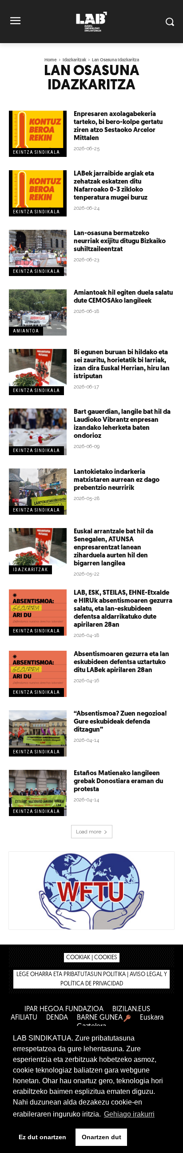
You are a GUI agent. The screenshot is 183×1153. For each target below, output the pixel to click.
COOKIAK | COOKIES (91, 958)
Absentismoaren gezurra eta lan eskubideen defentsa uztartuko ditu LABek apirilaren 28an (121, 662)
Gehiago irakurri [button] (129, 1114)
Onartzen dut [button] (101, 1137)
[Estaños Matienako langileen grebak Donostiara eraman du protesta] (38, 793)
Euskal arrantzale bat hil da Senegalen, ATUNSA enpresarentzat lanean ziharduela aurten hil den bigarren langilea (113, 547)
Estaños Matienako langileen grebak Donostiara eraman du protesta (118, 781)
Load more (88, 832)
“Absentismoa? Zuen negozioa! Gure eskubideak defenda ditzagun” (120, 722)
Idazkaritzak (74, 60)
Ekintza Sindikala (36, 152)
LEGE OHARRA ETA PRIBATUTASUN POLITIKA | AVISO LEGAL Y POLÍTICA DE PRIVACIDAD (91, 979)
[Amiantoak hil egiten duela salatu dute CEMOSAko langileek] (38, 312)
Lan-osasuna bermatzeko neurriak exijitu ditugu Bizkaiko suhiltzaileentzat (120, 241)
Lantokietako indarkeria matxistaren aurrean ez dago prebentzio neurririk (116, 480)
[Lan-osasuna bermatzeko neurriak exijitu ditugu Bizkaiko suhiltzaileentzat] (38, 253)
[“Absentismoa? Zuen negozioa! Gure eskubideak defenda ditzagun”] (38, 733)
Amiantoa (26, 330)
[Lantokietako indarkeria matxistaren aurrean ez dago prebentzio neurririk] (38, 491)
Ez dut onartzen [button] (42, 1137)
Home (50, 60)
